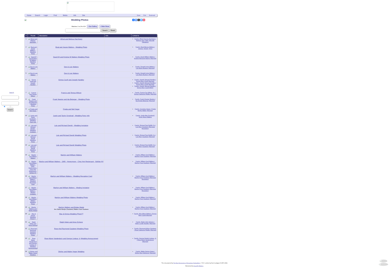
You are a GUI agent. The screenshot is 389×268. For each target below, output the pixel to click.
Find (55, 15)
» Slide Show (104, 26)
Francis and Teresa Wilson (71, 93)
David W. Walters (198, 266)
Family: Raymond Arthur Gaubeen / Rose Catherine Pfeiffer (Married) (145, 229)
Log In (13, 119)
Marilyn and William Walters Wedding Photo (71, 197)
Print (144, 15)
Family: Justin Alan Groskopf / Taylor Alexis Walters (145, 116)
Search (11, 92)
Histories (13, 128)
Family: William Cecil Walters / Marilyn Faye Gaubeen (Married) (145, 155)
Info (74, 15)
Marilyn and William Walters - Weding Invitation (71, 188)
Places (13, 142)
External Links (12, 165)
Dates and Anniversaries (12, 146)
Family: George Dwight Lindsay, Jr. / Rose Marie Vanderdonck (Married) (145, 240)
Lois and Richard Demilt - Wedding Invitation (71, 125)
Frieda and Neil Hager (71, 109)
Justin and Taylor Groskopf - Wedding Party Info (71, 116)
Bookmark (152, 15)
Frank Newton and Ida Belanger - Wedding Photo (71, 99)
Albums (12, 136)
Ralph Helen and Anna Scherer (71, 222)
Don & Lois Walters (71, 67)
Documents (13, 130)
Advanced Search (13, 113)
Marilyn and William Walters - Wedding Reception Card (71, 176)
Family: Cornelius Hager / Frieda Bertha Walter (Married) (145, 109)
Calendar (13, 148)
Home (29, 15)
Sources (12, 152)
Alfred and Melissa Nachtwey (71, 39)
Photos (12, 127)
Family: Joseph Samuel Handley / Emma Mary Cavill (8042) (145, 87)
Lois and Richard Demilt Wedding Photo (71, 135)
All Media (12, 138)
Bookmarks (12, 161)
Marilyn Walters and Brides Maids (71, 207)
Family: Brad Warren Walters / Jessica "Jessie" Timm (145, 47)
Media (65, 15)
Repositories (12, 153)
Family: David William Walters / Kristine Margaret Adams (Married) (145, 57)
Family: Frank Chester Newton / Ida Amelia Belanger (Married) (145, 100)
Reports (12, 150)
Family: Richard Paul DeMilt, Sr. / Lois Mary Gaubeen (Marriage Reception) (145, 126)
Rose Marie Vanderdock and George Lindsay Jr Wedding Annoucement (71, 239)
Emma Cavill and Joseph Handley (71, 80)
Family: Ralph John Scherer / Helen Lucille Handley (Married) (145, 222)
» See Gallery (92, 26)
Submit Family (12, 125)
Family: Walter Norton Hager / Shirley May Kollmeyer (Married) (145, 252)
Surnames (12, 115)
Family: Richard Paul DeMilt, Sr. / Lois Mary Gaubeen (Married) (145, 136)
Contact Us (12, 163)
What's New (13, 121)
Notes (13, 144)
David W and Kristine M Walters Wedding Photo (71, 57)
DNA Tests (12, 155)
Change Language (13, 159)
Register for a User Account (12, 167)
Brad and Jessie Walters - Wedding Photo (71, 47)
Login (46, 15)
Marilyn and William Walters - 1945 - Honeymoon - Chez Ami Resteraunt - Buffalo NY (71, 162)
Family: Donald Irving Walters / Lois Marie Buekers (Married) (145, 67)
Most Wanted (12, 123)
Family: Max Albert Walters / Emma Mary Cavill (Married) (145, 214)
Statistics (13, 157)
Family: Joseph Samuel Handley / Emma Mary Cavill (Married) (145, 80)
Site (83, 15)
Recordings (12, 134)
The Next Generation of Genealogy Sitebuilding (186, 263)
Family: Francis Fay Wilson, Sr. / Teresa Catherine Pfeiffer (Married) (145, 93)
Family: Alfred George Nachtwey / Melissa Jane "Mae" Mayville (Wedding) (145, 40)
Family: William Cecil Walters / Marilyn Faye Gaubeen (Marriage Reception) (145, 177)
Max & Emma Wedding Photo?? (71, 214)
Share (138, 15)
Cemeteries (13, 140)
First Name (12, 117)
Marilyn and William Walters (71, 155)
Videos (12, 132)
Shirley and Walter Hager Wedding (71, 252)
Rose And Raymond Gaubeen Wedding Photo (71, 229)
